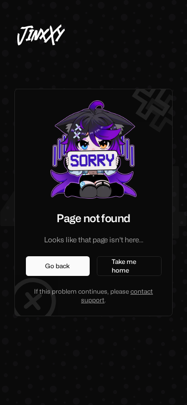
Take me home (124, 266)
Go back (57, 266)
